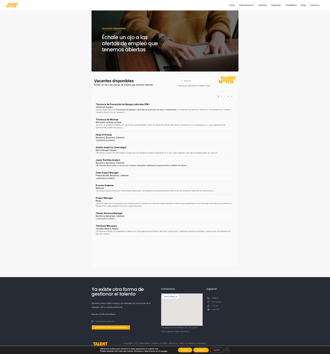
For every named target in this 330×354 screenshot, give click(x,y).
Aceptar (185, 350)
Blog (303, 5)
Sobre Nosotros (246, 5)
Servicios (263, 5)
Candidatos (291, 5)
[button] (111, 327)
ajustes (164, 351)
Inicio (232, 5)
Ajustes (217, 350)
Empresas (276, 5)
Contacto (314, 5)
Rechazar (201, 350)
